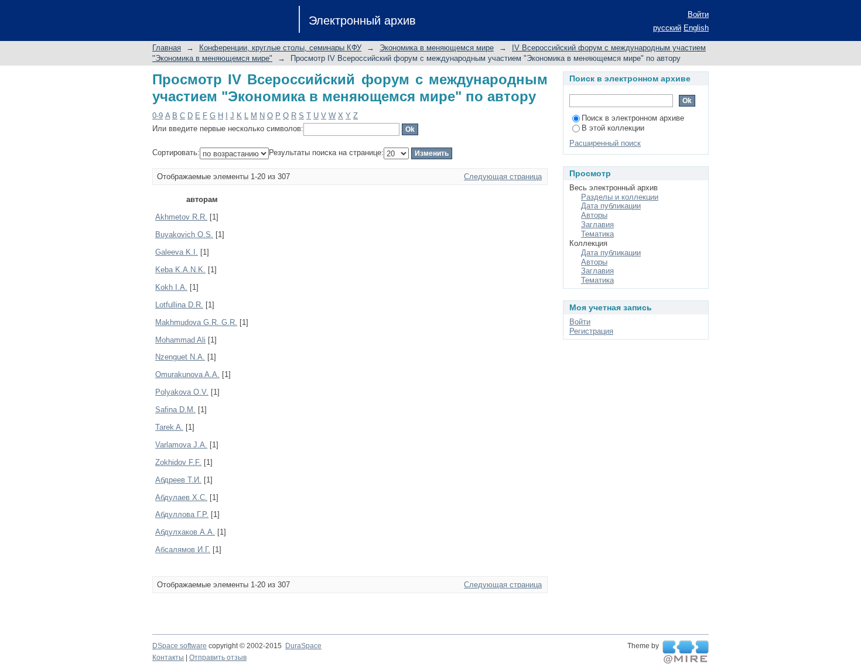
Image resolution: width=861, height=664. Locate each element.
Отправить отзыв (218, 657)
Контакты (168, 657)
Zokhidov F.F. (178, 462)
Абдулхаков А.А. (185, 532)
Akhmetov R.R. (181, 217)
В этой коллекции (613, 128)
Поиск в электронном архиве (633, 118)
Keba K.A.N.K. (180, 269)
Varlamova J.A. (181, 444)
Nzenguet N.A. (180, 356)
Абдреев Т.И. (178, 479)
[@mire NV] (685, 652)
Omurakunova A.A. (187, 374)
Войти (698, 14)
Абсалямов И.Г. (182, 549)
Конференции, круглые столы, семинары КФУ (280, 47)
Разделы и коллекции (619, 197)
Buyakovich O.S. (184, 234)
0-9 (157, 115)
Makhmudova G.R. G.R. (196, 322)
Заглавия (597, 224)
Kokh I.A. (171, 287)
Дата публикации (611, 205)
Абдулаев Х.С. (181, 497)
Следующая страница (503, 176)
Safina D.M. (175, 409)
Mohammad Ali (180, 340)
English (696, 27)
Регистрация (591, 331)
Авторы (594, 215)
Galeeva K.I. (176, 252)
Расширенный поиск (605, 143)
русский (667, 27)
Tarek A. (169, 427)
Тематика (597, 234)
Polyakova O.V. (182, 392)
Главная (166, 47)
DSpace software (179, 646)
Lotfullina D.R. (179, 304)
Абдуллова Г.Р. (182, 514)
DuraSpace (303, 646)
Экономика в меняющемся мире (437, 47)
